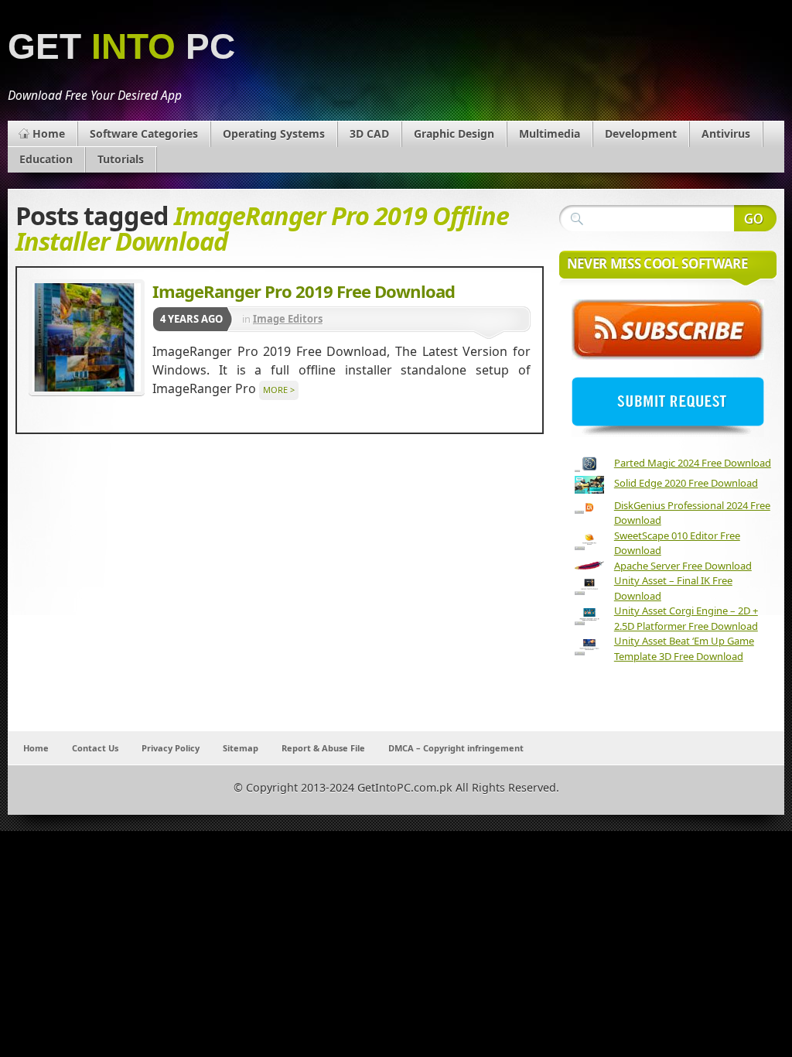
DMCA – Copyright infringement (456, 748)
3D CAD (369, 133)
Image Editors (288, 319)
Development (641, 133)
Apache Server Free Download (683, 566)
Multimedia (549, 133)
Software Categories (144, 133)
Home (48, 133)
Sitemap (240, 748)
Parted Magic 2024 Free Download (692, 463)
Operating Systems (274, 133)
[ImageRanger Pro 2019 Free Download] (87, 337)
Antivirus (726, 133)
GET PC (121, 47)
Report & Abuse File (323, 748)
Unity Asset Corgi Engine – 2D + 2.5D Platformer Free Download (686, 618)
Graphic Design (454, 133)
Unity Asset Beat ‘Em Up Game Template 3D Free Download (684, 648)
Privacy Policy (171, 748)
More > (279, 389)
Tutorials (120, 159)
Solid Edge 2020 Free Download (686, 483)
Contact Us (95, 748)
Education (46, 159)
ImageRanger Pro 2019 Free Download (303, 291)
